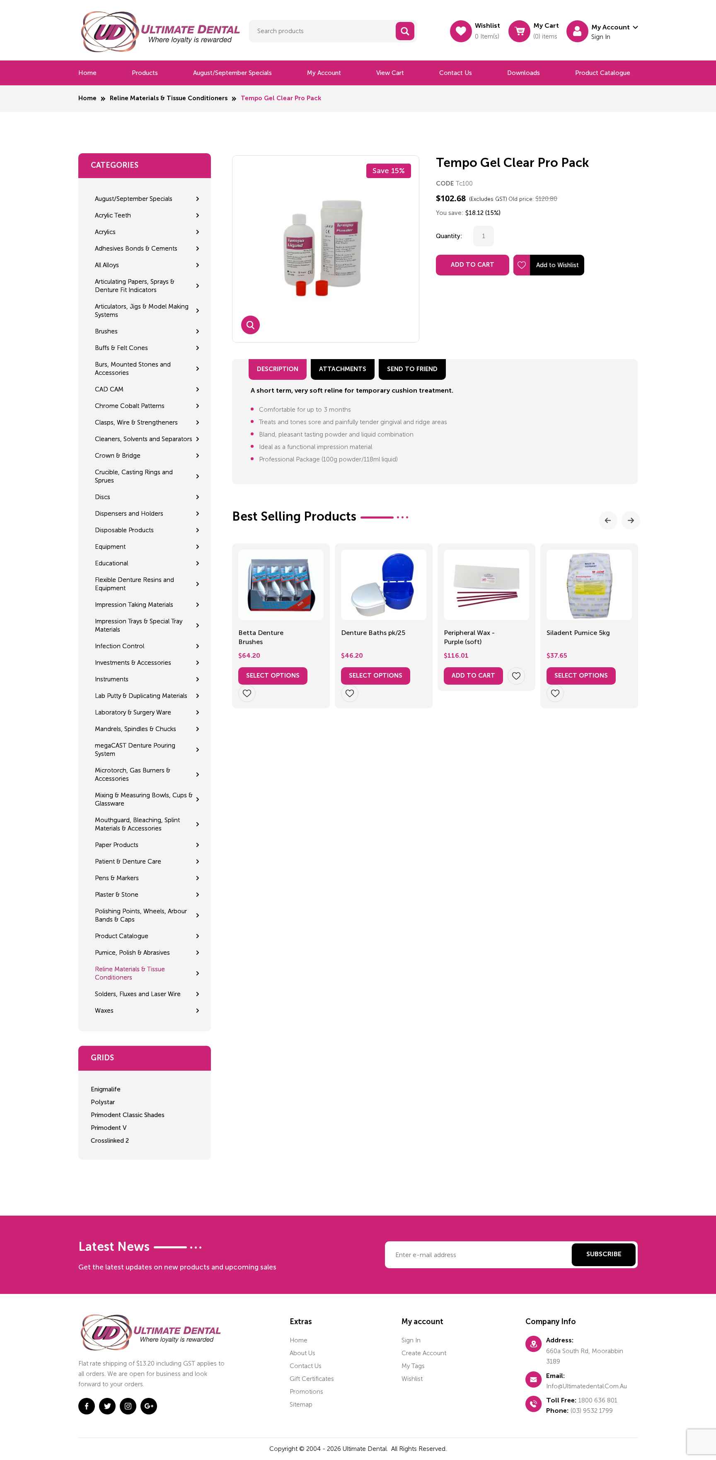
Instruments (111, 679)
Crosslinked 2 (110, 1140)
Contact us (455, 73)
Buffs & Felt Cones (121, 348)
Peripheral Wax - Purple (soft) (469, 637)
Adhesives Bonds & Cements (136, 248)
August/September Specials (232, 73)
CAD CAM (109, 389)
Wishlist (412, 1379)
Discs (102, 497)
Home (87, 73)
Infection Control (119, 646)
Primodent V (108, 1128)
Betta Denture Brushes (260, 637)
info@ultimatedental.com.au (586, 1386)
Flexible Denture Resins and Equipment (134, 584)
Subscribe (604, 1254)
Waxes (104, 1010)
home (298, 1340)
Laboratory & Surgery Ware (133, 712)
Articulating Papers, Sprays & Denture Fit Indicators (134, 286)
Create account (424, 1353)
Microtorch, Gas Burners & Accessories (132, 774)
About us (302, 1353)
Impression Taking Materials (134, 604)
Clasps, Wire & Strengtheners (136, 422)
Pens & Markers (117, 878)
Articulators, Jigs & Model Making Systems (142, 311)
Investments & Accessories (133, 662)
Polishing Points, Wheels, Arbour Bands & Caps (141, 915)
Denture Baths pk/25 (373, 633)
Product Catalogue (602, 73)
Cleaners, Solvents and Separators (143, 439)
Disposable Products (124, 530)
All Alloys (107, 265)
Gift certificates (312, 1379)
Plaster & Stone (116, 894)
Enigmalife (106, 1089)
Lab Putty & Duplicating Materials (141, 696)
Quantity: (449, 236)
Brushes (106, 331)
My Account (324, 73)
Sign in (411, 1340)
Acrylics (105, 232)
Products (145, 73)
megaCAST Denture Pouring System (135, 750)
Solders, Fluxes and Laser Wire (138, 994)
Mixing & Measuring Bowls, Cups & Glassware (144, 799)
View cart (390, 73)
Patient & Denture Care (128, 861)
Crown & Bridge (117, 455)
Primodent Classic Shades (127, 1115)
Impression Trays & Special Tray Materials (138, 625)
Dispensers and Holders (129, 513)
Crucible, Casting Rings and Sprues (134, 476)
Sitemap (301, 1404)
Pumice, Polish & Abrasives (132, 952)
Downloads (523, 73)
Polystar (103, 1102)
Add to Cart (472, 265)
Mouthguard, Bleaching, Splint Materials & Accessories (137, 824)
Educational (111, 563)
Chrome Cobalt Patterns (129, 406)
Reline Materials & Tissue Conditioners (168, 98)
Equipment (110, 546)
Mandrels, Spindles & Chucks (135, 729)
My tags (413, 1366)
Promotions (306, 1391)
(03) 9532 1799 (592, 1410)
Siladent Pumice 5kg (578, 633)
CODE (445, 184)
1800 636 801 (597, 1400)
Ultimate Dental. (366, 1449)
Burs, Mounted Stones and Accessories (133, 368)
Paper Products (116, 845)
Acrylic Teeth (113, 215)
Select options (273, 676)
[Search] (405, 31)
